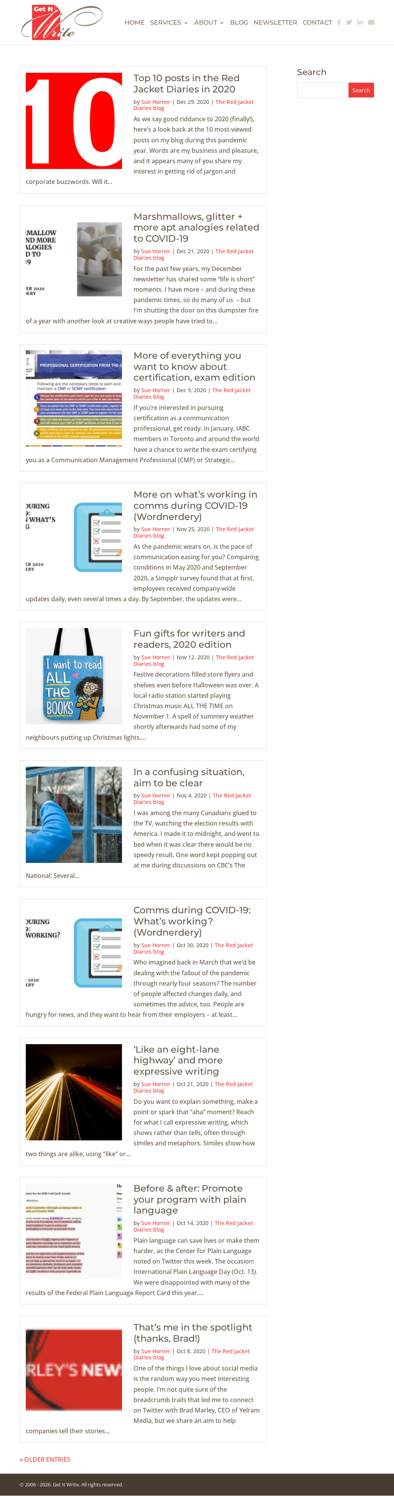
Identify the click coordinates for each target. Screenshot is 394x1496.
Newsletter (275, 23)
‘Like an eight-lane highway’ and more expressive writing (178, 1060)
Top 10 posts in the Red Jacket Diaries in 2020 (187, 83)
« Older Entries (45, 1459)
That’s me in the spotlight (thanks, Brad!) (193, 1333)
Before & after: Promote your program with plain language (190, 1199)
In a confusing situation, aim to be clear (189, 777)
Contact (317, 23)
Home (135, 23)
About (205, 23)
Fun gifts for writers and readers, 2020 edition (189, 639)
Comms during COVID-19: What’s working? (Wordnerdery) (192, 921)
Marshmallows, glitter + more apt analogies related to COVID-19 (196, 227)
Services (165, 23)
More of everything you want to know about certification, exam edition (194, 366)
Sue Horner (155, 101)
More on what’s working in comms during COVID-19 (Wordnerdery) (195, 505)
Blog (239, 23)
